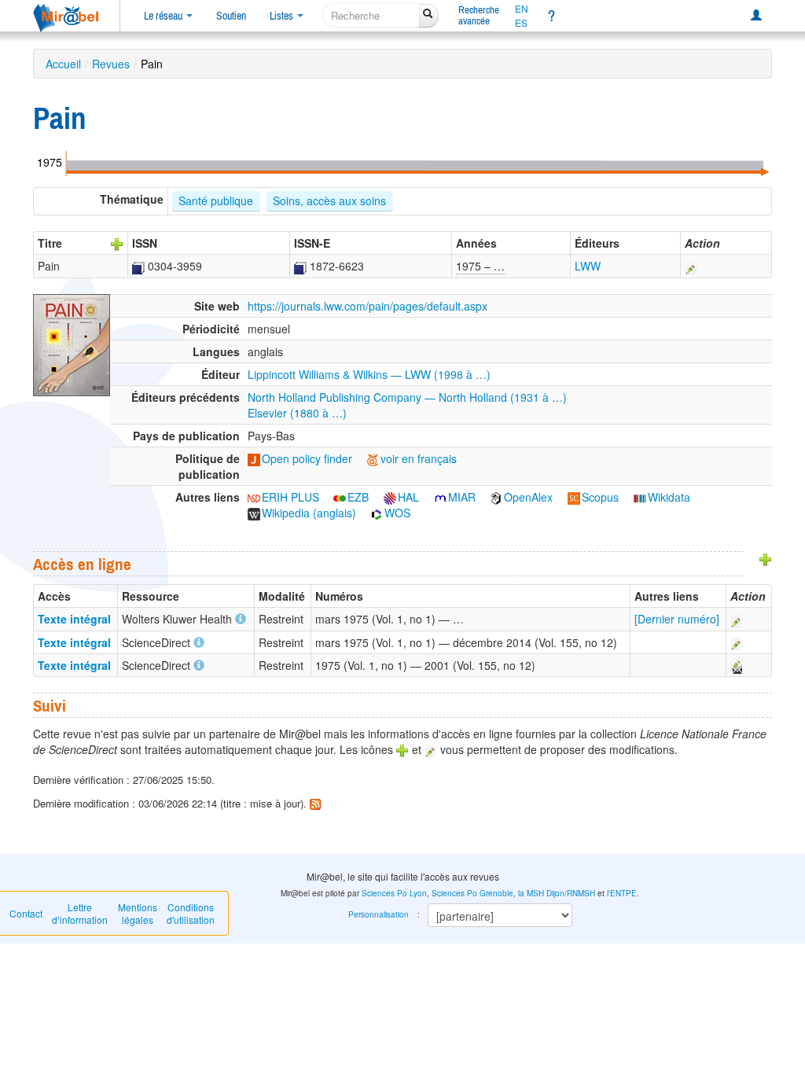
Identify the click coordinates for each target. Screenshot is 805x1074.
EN (521, 8)
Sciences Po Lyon (394, 893)
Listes (283, 15)
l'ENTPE (622, 893)
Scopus (600, 497)
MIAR (462, 497)
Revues (111, 64)
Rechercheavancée (478, 15)
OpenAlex (528, 497)
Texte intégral (74, 619)
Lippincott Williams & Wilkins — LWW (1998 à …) (369, 374)
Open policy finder (307, 458)
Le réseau (164, 15)
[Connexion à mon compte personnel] (756, 15)
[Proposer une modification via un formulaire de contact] (735, 665)
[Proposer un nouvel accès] (765, 557)
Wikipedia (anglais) (309, 512)
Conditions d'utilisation (191, 913)
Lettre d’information (80, 913)
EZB (358, 497)
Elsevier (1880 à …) (297, 413)
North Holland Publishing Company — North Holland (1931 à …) (407, 397)
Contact (25, 913)
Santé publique (215, 200)
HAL (408, 497)
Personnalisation (378, 914)
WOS (397, 512)
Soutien (231, 15)
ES (521, 22)
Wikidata (669, 497)
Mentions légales (137, 913)
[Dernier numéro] (676, 619)
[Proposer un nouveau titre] (117, 243)
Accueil (63, 64)
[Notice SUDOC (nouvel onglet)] (138, 266)
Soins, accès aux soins (329, 200)
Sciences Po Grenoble (472, 893)
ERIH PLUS (290, 497)
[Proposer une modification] (691, 266)
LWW (588, 266)
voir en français (418, 458)
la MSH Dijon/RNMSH (556, 893)
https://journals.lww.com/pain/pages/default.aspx (367, 306)
